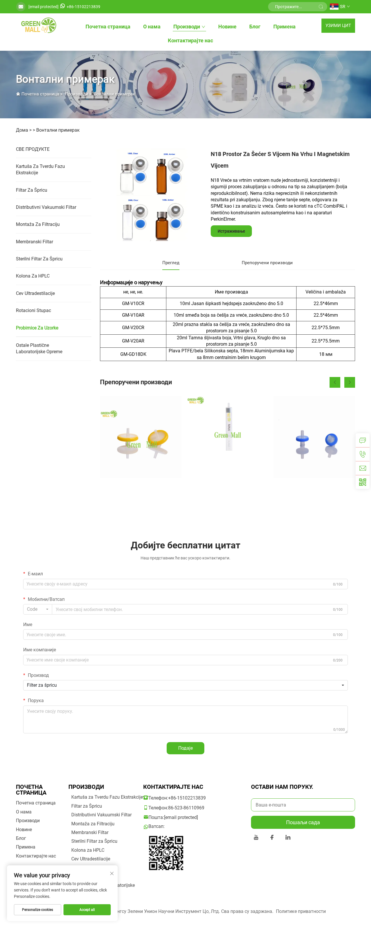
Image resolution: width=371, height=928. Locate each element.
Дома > (24, 130)
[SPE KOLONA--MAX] (227, 437)
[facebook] (272, 838)
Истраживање (231, 231)
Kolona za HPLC (33, 276)
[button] (335, 382)
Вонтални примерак (114, 94)
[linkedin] (288, 838)
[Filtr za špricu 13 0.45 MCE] (314, 437)
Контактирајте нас (190, 40)
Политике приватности (301, 911)
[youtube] (256, 838)
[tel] (363, 454)
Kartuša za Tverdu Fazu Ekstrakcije (40, 169)
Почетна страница (108, 26)
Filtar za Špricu (31, 190)
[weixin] (363, 482)
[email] (363, 468)
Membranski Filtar (34, 241)
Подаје (185, 748)
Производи (186, 26)
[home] (37, 25)
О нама (152, 26)
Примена (284, 26)
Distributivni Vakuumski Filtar (46, 207)
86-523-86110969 (186, 808)
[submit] (320, 6)
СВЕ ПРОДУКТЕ (33, 149)
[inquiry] (363, 440)
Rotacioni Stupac (33, 310)
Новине (227, 26)
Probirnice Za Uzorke (37, 328)
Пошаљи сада (303, 822)
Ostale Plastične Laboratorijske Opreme (39, 348)
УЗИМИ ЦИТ (338, 25)
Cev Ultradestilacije (35, 293)
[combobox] (37, 609)
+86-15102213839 (83, 6)
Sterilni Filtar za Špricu (39, 259)
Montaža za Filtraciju (38, 224)
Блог (255, 26)
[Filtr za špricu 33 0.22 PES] (140, 437)
